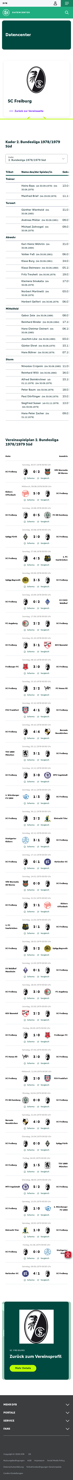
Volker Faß (28, 254)
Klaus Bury (27, 261)
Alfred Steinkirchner (33, 379)
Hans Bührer (28, 352)
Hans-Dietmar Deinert (35, 328)
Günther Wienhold (32, 209)
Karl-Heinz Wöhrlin (33, 244)
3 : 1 (36, 645)
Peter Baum (28, 389)
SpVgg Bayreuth (12, 580)
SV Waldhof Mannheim (10, 970)
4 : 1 (36, 710)
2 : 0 (36, 537)
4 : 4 (36, 732)
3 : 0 (36, 667)
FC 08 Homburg (60, 515)
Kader (11, 157)
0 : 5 (36, 515)
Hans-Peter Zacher (32, 413)
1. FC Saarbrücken (62, 558)
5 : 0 (36, 493)
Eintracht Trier (61, 819)
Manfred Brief (30, 196)
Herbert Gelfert (31, 301)
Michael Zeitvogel (32, 226)
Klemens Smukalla (32, 281)
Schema (30, 478)
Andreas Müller (30, 220)
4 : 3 (36, 558)
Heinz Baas (28, 185)
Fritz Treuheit (29, 274)
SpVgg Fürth (11, 537)
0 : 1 (36, 862)
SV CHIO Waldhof (63, 601)
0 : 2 (36, 472)
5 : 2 (36, 948)
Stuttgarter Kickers (10, 840)
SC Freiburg (11, 472)
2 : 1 (36, 905)
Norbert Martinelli (32, 291)
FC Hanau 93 (62, 689)
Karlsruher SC (61, 862)
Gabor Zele (28, 315)
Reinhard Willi (30, 372)
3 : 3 (36, 580)
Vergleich (45, 478)
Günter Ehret (29, 345)
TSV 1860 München (9, 753)
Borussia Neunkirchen (61, 731)
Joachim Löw (29, 339)
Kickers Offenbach (10, 493)
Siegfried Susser (31, 403)
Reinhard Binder (31, 322)
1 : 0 (36, 1035)
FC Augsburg (11, 624)
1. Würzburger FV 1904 (12, 796)
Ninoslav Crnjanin (32, 366)
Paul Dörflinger (30, 396)
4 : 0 (36, 1122)
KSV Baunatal (61, 645)
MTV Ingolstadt (60, 775)
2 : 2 (36, 623)
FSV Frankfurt (12, 710)
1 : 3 (36, 797)
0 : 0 (36, 883)
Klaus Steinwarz (30, 267)
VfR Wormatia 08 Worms (61, 471)
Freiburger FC (12, 667)
